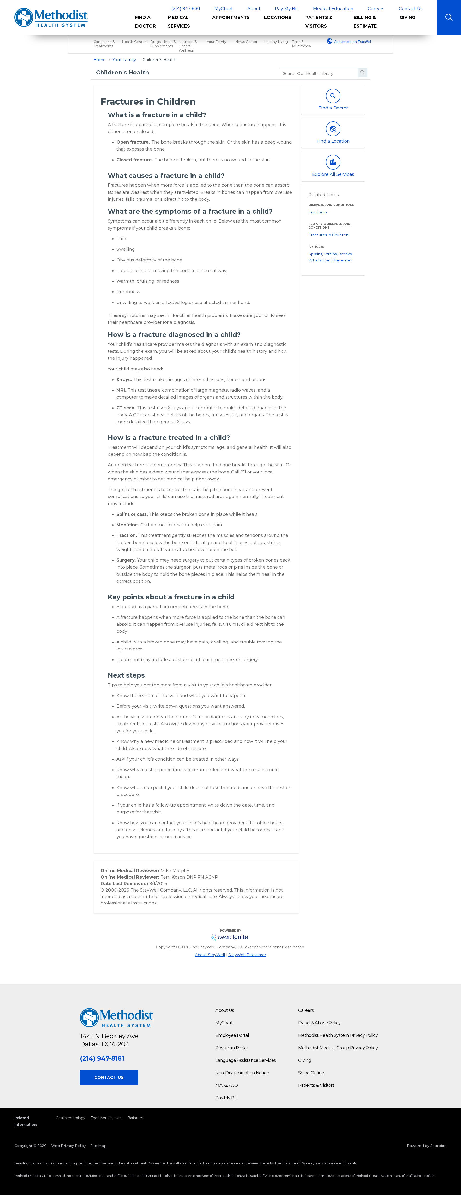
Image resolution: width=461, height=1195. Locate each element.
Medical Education (333, 8)
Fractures (318, 212)
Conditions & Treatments (104, 44)
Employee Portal (232, 1035)
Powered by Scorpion (427, 1145)
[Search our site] (449, 17)
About (254, 8)
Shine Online (311, 1072)
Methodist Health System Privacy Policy (338, 1035)
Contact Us (411, 8)
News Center (246, 42)
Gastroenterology (70, 1118)
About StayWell (210, 954)
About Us (224, 1010)
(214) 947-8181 (185, 8)
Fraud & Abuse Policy (319, 1022)
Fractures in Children (329, 235)
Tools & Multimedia (301, 44)
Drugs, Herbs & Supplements (163, 44)
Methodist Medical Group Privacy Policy (338, 1047)
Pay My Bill (287, 8)
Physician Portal (231, 1047)
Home (100, 59)
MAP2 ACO (226, 1085)
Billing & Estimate (365, 22)
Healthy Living (276, 42)
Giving (407, 17)
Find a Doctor (145, 22)
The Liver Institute (106, 1118)
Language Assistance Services (245, 1060)
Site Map (99, 1145)
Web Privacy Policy (68, 1145)
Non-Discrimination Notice (242, 1072)
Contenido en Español (352, 42)
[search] (318, 74)
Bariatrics (135, 1118)
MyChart (223, 8)
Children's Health (160, 59)
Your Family (216, 42)
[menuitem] (148, 24)
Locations (277, 17)
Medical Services (179, 22)
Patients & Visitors (318, 22)
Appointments (231, 17)
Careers (376, 8)
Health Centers (134, 42)
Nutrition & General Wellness (188, 46)
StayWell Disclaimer (247, 954)
